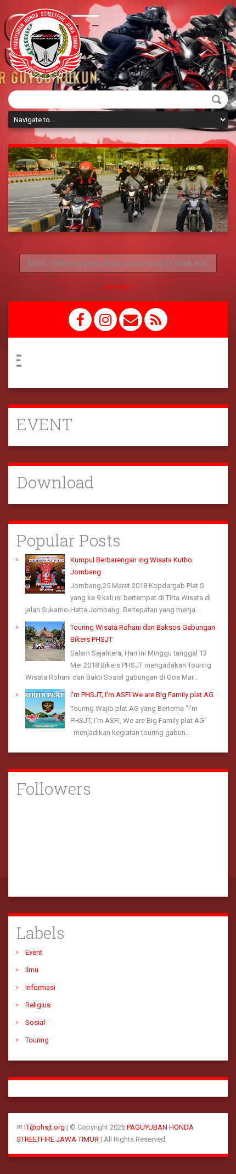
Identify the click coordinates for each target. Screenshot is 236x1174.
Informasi (40, 987)
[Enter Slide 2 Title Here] (118, 189)
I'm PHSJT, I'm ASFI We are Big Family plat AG (141, 695)
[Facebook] (80, 319)
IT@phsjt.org (44, 1127)
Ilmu (31, 970)
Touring (37, 1040)
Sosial (35, 1022)
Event (33, 952)
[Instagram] (105, 319)
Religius (37, 1005)
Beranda (118, 287)
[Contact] (130, 319)
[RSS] (155, 319)
